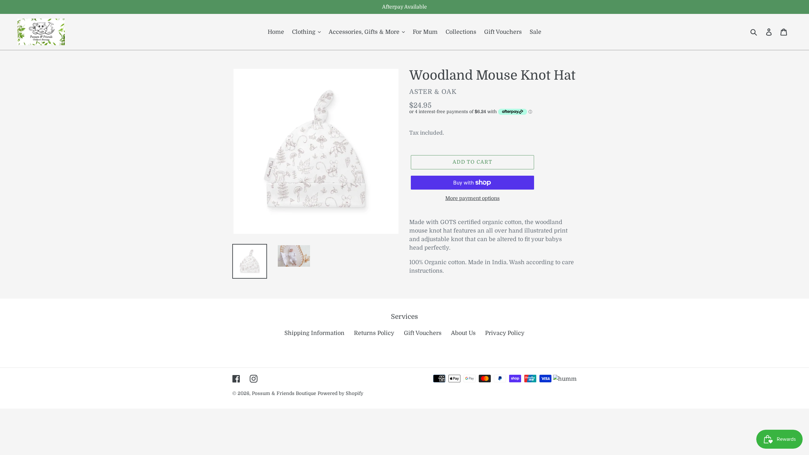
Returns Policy (374, 333)
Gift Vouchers (422, 333)
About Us (463, 333)
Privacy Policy (505, 333)
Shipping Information (314, 333)
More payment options (472, 198)
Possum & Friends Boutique (284, 393)
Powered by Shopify (340, 393)
